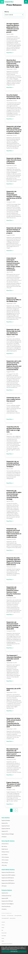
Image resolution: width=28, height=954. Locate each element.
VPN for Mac (4, 865)
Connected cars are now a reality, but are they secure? (13, 399)
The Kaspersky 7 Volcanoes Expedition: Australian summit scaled (14, 658)
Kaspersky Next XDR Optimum (8, 880)
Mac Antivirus (4, 846)
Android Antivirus (5, 843)
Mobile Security (5, 849)
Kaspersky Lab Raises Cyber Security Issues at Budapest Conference (14, 160)
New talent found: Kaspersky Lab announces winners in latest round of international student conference (14, 753)
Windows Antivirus (5, 851)
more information (13, 949)
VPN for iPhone (5, 862)
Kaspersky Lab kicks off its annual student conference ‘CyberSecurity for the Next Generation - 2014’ (14, 723)
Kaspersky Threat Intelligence (8, 903)
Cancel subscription (12, 918)
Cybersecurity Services (6, 895)
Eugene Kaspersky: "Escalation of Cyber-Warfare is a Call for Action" (14, 785)
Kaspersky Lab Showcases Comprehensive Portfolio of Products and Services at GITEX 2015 (14, 196)
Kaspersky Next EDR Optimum (8, 877)
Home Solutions (6, 817)
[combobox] (14, 14)
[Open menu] (2, 2)
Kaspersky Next (5, 892)
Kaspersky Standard (6, 820)
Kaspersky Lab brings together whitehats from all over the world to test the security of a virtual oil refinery (14, 130)
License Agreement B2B (5, 918)
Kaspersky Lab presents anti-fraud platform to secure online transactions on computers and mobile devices (14, 533)
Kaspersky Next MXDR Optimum (8, 883)
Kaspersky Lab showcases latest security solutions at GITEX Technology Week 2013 (13, 625)
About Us (3, 924)
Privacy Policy (4, 915)
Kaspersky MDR (5, 898)
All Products (4, 885)
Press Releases (4, 935)
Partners (3, 927)
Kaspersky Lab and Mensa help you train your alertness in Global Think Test (13, 332)
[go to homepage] (9, 2)
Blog (2, 930)
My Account (26, 2)
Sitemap (3, 938)
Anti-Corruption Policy (10, 915)
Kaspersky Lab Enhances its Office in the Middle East (14, 299)
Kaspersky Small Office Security (8, 872)
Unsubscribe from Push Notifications (7, 943)
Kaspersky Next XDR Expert (7, 901)
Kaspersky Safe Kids (6, 828)
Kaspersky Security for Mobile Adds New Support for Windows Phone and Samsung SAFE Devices (14, 561)
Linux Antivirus (4, 854)
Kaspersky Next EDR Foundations (8, 875)
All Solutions (4, 836)
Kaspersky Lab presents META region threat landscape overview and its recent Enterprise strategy (14, 495)
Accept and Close (14, 951)
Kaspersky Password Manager (8, 834)
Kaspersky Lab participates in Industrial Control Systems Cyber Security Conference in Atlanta (14, 591)
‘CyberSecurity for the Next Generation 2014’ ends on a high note (13, 429)
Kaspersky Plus (5, 823)
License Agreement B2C (17, 915)
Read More (9, 52)
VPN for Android (5, 859)
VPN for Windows (5, 857)
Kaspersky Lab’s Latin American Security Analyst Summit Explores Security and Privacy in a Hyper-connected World (14, 365)
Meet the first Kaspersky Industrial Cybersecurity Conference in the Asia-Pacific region (13, 63)
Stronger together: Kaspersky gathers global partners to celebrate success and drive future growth (13, 28)
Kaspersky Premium (6, 825)
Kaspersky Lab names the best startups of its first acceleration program (14, 230)
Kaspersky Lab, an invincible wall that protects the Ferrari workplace (13, 464)
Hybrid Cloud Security (6, 906)
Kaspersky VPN (5, 831)
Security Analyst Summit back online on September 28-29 (13, 96)
